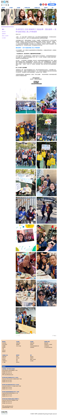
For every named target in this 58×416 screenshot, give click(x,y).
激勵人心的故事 (33, 359)
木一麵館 (3, 362)
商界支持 (17, 362)
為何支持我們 (4, 344)
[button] (4, 8)
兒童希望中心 (4, 360)
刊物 (3, 348)
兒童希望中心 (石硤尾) (48, 344)
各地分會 (3, 350)
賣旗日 (17, 356)
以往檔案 (31, 360)
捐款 (17, 359)
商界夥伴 (3, 347)
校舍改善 (3, 359)
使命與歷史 (4, 343)
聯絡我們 (3, 351)
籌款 (17, 360)
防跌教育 (31, 344)
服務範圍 (17, 344)
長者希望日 (32, 347)
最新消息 (31, 356)
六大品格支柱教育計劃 (48, 347)
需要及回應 (4, 356)
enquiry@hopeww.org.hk (8, 374)
